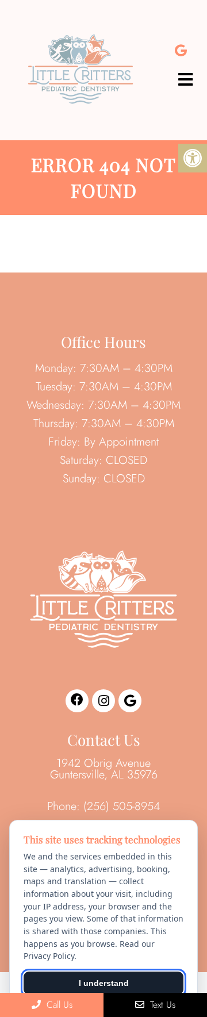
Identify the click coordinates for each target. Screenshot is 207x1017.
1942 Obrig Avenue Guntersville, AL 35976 (104, 769)
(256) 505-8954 (121, 806)
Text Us (161, 1004)
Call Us (58, 1004)
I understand (104, 983)
